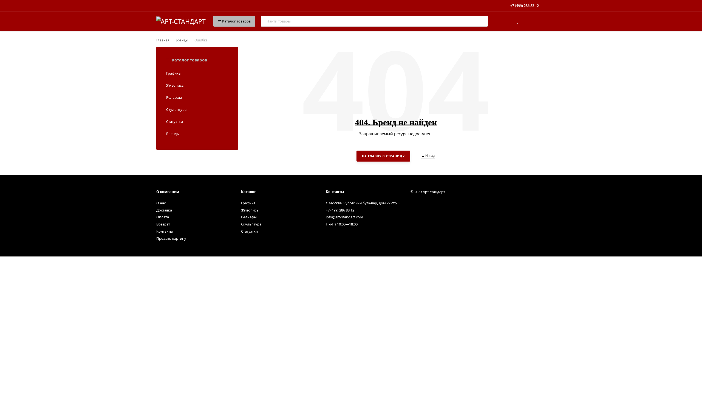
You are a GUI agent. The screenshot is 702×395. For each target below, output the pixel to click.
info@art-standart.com (344, 217)
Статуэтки (174, 121)
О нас (161, 203)
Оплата (162, 217)
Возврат (163, 224)
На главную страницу (383, 156)
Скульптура (176, 109)
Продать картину (171, 238)
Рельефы (174, 97)
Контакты (164, 231)
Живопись (175, 85)
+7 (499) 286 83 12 (524, 5)
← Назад (428, 155)
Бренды (182, 40)
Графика (173, 73)
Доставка (164, 210)
